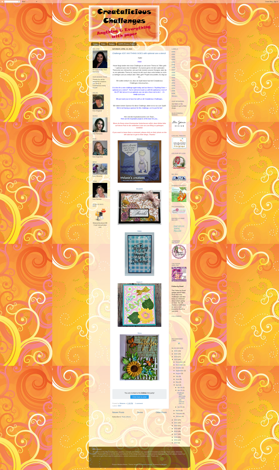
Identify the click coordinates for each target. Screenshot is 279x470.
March (178, 410)
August (178, 373)
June (178, 379)
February (179, 413)
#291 (173, 80)
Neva (139, 333)
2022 (176, 420)
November (179, 365)
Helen (139, 231)
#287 (173, 70)
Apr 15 (180, 390)
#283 (173, 59)
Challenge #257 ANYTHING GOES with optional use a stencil (139, 53)
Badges (112, 44)
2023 (176, 359)
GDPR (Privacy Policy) (126, 44)
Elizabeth (139, 189)
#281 (173, 54)
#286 (173, 67)
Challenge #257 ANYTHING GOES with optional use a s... (181, 398)
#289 (173, 75)
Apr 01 (180, 407)
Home (95, 44)
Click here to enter (140, 397)
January (179, 416)
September (180, 370)
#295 (173, 91)
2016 (176, 437)
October (179, 368)
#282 (173, 57)
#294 (173, 88)
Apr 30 (180, 387)
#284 (173, 62)
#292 (173, 83)
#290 (173, 78)
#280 (173, 52)
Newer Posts (118, 412)
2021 (176, 423)
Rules (103, 44)
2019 (176, 428)
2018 (176, 431)
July (177, 376)
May (177, 382)
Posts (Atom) (126, 417)
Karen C (139, 282)
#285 (173, 65)
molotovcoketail (146, 464)
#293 (173, 85)
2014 (176, 443)
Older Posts (161, 412)
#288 (173, 72)
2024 (176, 357)
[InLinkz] (179, 343)
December (179, 362)
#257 (119, 406)
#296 (173, 93)
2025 (176, 354)
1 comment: (139, 403)
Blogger (164, 464)
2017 (176, 434)
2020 (176, 425)
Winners (174, 96)
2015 (176, 440)
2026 (176, 351)
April (177, 385)
